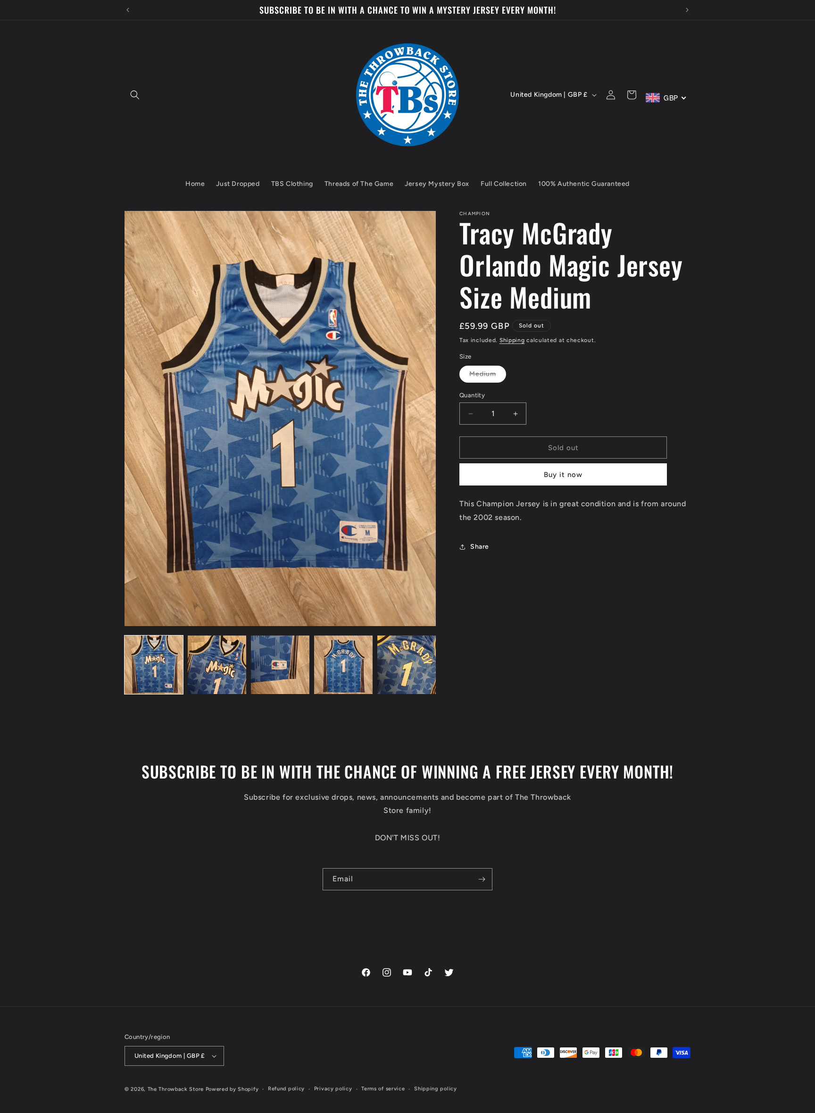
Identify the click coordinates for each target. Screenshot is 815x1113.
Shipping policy (435, 1089)
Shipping (512, 340)
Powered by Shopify (232, 1089)
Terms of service (383, 1089)
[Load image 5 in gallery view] (406, 665)
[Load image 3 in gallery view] (280, 665)
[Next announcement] (687, 10)
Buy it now (563, 474)
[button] (135, 94)
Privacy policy (333, 1089)
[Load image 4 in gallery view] (343, 665)
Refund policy (286, 1089)
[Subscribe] (481, 879)
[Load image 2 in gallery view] (217, 665)
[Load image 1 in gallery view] (154, 665)
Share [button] (479, 547)
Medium (487, 376)
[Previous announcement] (127, 10)
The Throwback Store (176, 1089)
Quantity (472, 395)
